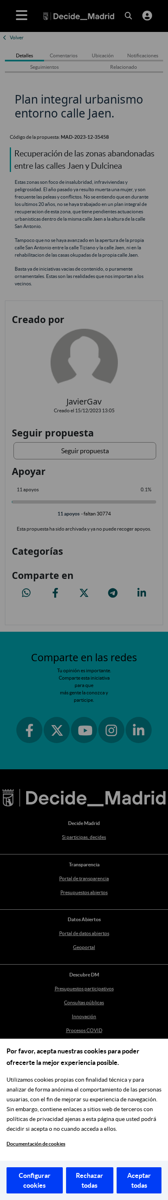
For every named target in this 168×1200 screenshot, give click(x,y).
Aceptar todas (139, 1180)
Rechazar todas (89, 1180)
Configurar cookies (35, 1180)
